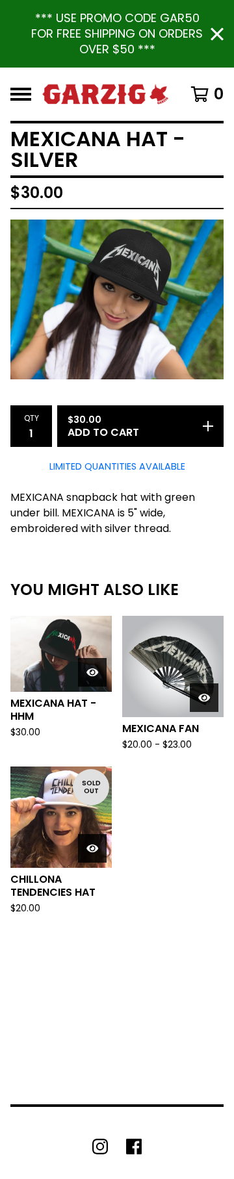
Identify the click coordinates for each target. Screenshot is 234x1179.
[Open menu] (20, 94)
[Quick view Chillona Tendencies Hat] (92, 848)
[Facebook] (134, 1146)
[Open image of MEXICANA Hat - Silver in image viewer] (117, 299)
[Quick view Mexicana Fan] (204, 697)
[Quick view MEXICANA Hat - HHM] (92, 672)
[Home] (105, 94)
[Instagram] (100, 1146)
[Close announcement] (217, 34)
